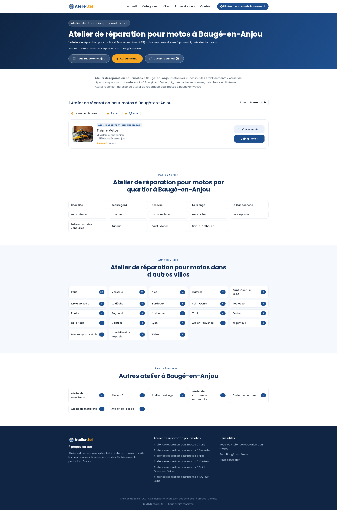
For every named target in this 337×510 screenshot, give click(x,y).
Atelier (84, 6)
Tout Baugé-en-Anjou (91, 58)
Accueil (132, 6)
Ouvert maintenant (87, 113)
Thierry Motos (107, 130)
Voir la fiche (248, 138)
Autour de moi (129, 58)
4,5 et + (133, 113)
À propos (201, 498)
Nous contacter (230, 460)
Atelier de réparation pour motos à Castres (181, 461)
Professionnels (185, 6)
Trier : (244, 102)
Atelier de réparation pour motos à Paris (179, 444)
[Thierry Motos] (82, 134)
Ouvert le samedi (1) (166, 58)
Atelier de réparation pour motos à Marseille (182, 450)
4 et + (114, 113)
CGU (144, 498)
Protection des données (180, 498)
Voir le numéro (251, 129)
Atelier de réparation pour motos (100, 48)
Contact (206, 6)
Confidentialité (156, 498)
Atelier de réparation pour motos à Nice (179, 456)
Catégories (149, 6)
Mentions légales (130, 498)
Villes (166, 6)
